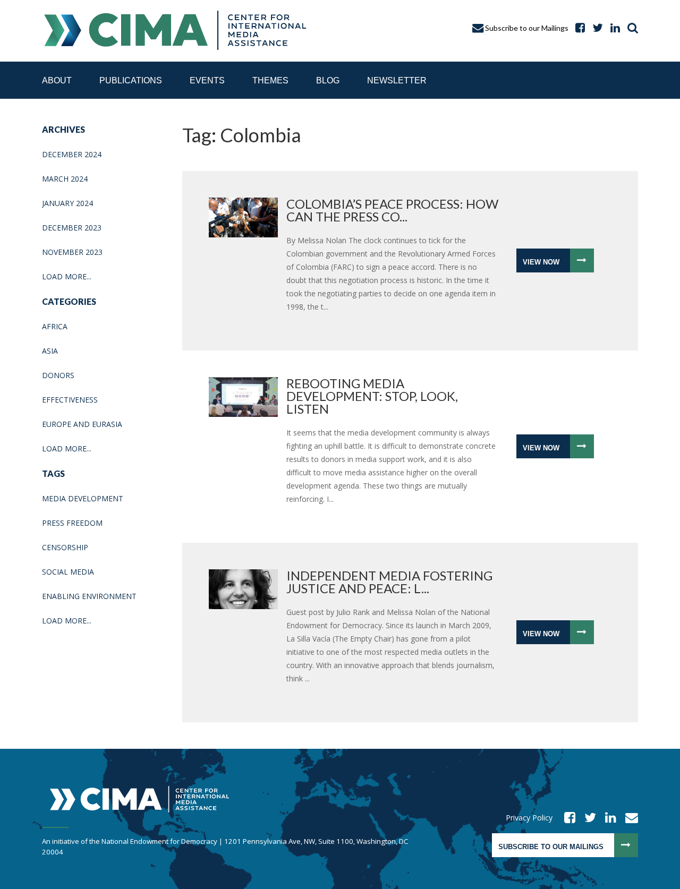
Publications (130, 80)
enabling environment (89, 596)
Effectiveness (70, 400)
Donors (58, 375)
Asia (50, 351)
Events (207, 80)
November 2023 (72, 252)
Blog (327, 80)
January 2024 (67, 203)
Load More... (66, 276)
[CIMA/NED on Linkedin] (607, 818)
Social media (68, 572)
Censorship (65, 547)
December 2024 (71, 154)
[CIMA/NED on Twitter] (586, 818)
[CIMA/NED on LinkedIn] (612, 28)
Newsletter (397, 80)
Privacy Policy (529, 818)
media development (82, 498)
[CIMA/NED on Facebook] (566, 818)
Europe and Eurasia (82, 424)
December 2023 (71, 228)
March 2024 (65, 179)
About (57, 80)
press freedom (72, 523)
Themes (270, 80)
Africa (54, 326)
